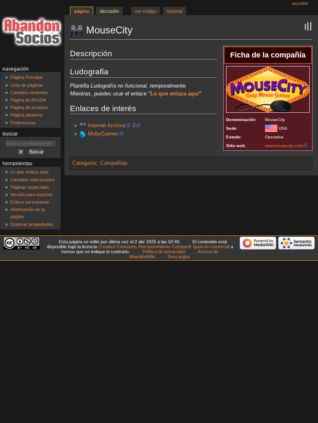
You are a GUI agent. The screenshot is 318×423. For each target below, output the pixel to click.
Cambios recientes (29, 92)
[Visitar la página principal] (32, 32)
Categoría (84, 163)
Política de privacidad (163, 251)
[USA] (271, 128)
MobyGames (103, 134)
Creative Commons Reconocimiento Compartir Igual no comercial (163, 246)
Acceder (300, 3)
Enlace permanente (29, 202)
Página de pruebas (29, 107)
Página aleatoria (26, 114)
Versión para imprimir (31, 194)
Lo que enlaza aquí (29, 171)
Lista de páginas (26, 85)
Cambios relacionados (32, 179)
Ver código (145, 11)
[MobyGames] (83, 134)
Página (81, 11)
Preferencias (23, 122)
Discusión (109, 11)
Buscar (10, 133)
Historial (174, 11)
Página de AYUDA (28, 99)
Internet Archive (106, 125)
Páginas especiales (29, 187)
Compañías (114, 163)
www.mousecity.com (283, 145)
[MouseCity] (83, 125)
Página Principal (26, 77)
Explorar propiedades (31, 224)
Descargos (179, 256)
